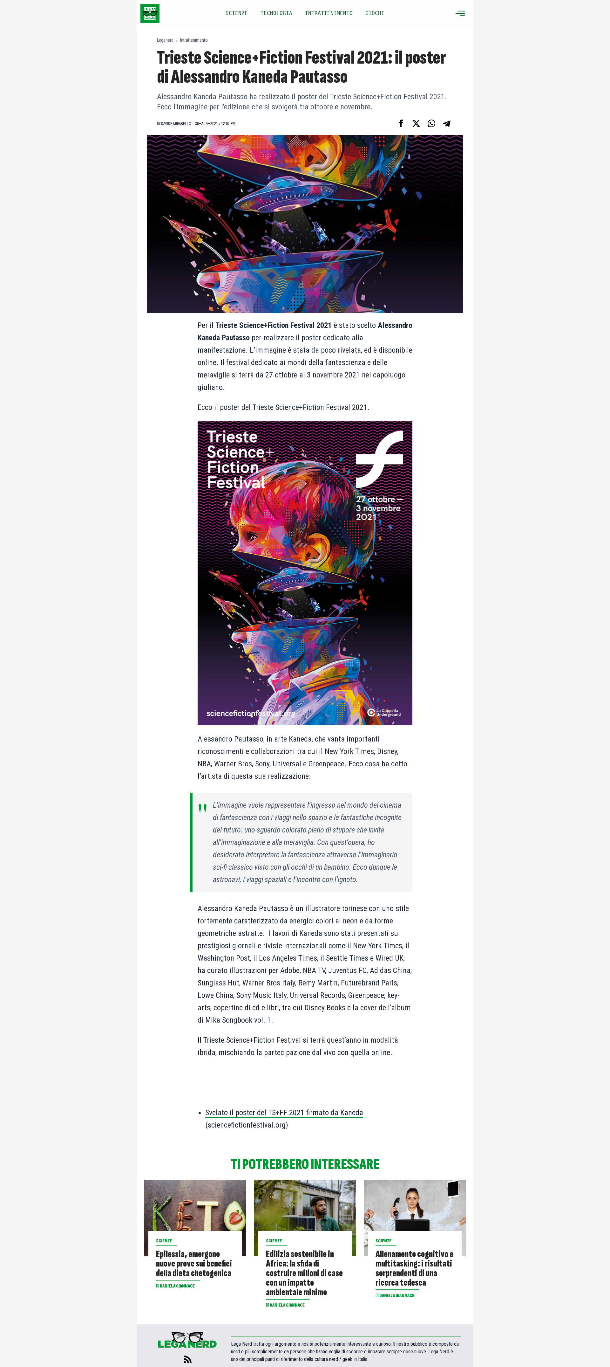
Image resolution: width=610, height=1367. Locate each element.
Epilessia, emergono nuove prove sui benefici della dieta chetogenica (194, 1263)
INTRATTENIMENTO (329, 13)
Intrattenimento (194, 40)
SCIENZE (237, 13)
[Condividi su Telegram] (446, 123)
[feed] (188, 1359)
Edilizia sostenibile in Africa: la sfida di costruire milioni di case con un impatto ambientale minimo (304, 1273)
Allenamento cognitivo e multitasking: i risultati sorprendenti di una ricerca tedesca (414, 1268)
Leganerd (165, 40)
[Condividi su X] (416, 123)
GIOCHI (374, 13)
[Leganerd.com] (149, 13)
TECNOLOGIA (276, 13)
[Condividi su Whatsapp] (431, 123)
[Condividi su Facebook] (401, 123)
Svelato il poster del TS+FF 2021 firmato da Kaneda (284, 1112)
